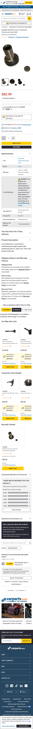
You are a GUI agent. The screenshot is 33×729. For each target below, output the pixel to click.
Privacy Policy (7, 701)
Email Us (17, 309)
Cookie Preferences (22, 706)
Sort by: (3, 548)
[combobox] (14, 548)
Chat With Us (7, 309)
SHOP (3, 654)
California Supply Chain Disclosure (16, 704)
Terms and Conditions (23, 701)
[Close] (31, 718)
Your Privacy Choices (16, 709)
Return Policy (27, 699)
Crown (20, 166)
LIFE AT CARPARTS (7, 660)
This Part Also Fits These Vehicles (12, 232)
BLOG (3, 672)
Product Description (9, 240)
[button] (16, 2)
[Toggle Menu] (2, 14)
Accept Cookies (23, 726)
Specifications (7, 154)
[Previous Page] (7, 590)
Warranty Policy (17, 699)
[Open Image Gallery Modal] (16, 58)
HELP (3, 666)
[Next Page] (26, 590)
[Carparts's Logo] (10, 14)
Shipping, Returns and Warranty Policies (14, 259)
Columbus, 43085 (16, 128)
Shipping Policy (24, 269)
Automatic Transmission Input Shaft (23, 161)
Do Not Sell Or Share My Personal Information (16, 711)
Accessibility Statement (8, 706)
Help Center (27, 309)
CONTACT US (5, 678)
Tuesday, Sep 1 (27, 124)
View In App (28, 2)
